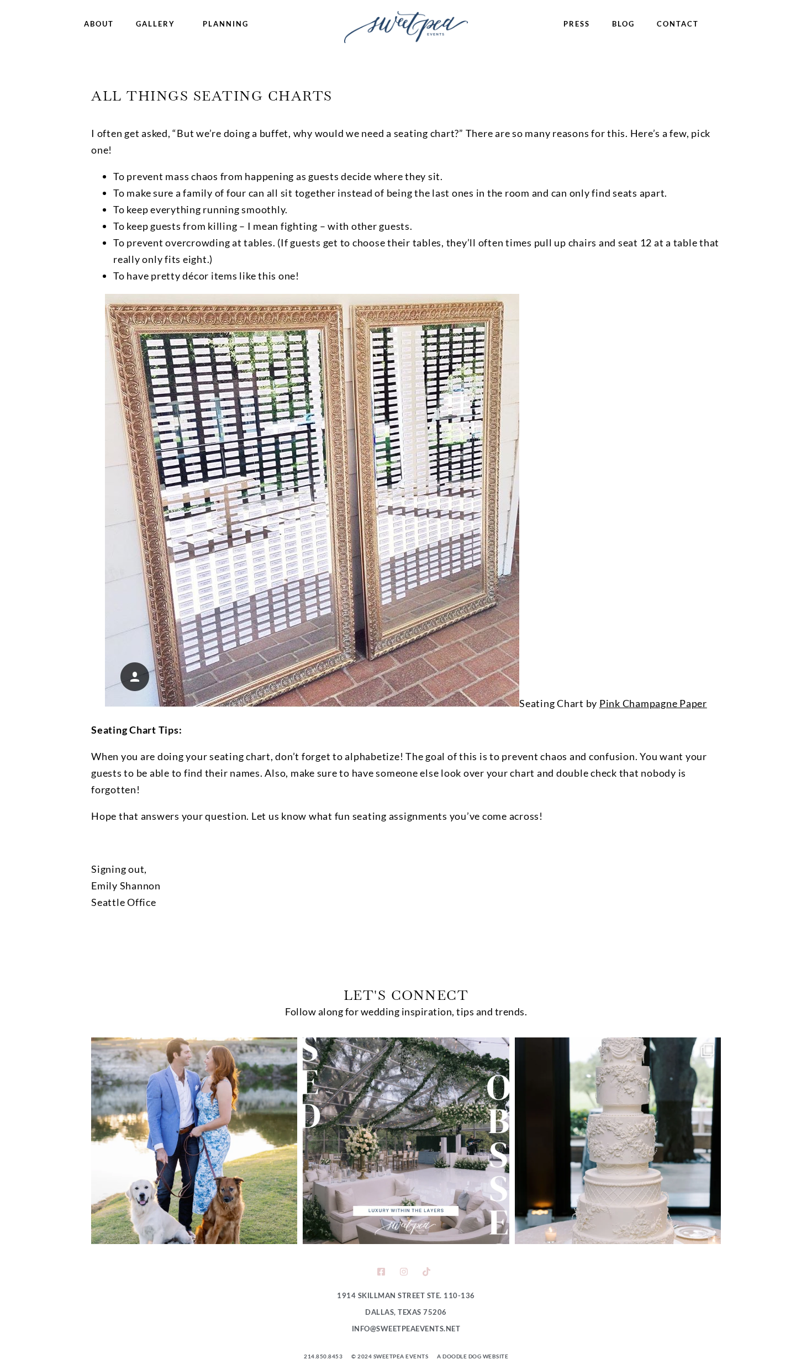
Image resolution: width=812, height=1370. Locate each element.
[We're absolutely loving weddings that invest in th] (406, 1140)
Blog (623, 23)
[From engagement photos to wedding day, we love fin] (194, 1140)
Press (576, 23)
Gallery (155, 23)
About (99, 23)
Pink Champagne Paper (653, 703)
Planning (226, 23)
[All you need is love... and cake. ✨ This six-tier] (618, 1140)
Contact (678, 23)
